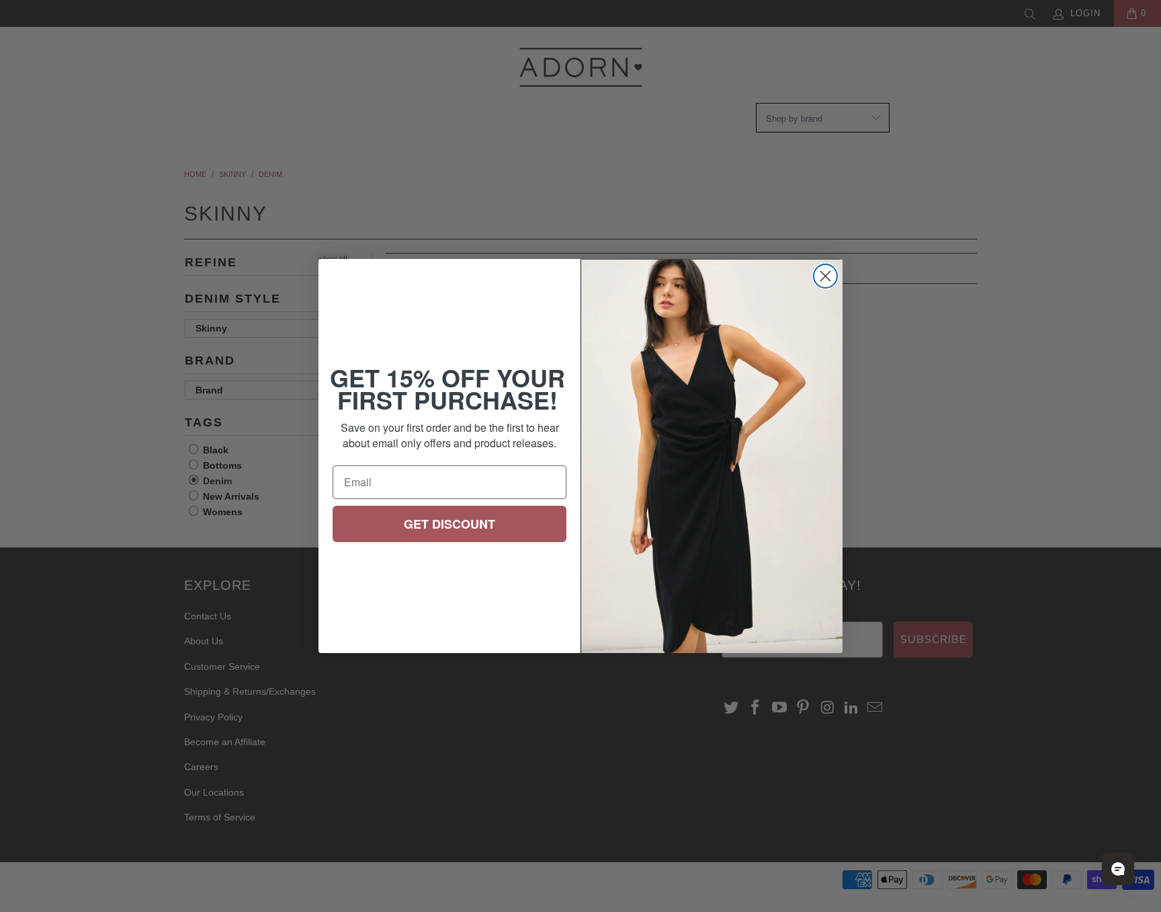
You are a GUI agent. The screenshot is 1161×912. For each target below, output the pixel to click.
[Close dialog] (825, 276)
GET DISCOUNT (449, 524)
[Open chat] (1118, 869)
